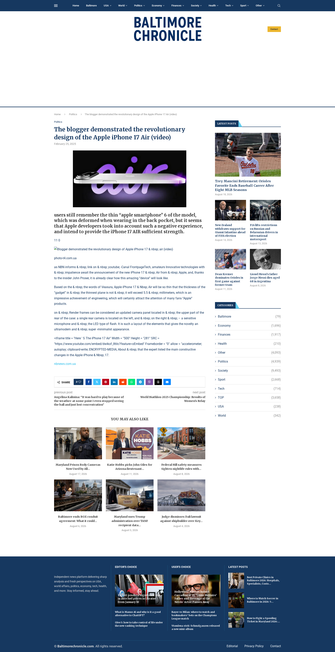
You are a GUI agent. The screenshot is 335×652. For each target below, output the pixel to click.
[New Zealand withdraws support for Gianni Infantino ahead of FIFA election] (230, 210)
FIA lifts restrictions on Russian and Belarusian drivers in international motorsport (264, 232)
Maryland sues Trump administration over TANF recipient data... (129, 521)
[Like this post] (79, 382)
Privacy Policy (254, 646)
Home (76, 5)
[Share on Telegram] (140, 382)
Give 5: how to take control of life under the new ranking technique (139, 624)
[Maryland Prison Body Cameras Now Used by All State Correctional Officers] (78, 443)
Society (195, 5)
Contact (274, 29)
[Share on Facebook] (88, 382)
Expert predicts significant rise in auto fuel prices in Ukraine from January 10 (139, 599)
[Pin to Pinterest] (105, 382)
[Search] (279, 5)
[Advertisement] (167, 74)
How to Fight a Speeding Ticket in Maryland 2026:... (263, 620)
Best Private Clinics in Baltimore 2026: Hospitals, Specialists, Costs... (263, 580)
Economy (157, 5)
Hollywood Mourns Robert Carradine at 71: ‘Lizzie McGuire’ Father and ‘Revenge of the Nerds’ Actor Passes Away (195, 597)
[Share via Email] (167, 382)
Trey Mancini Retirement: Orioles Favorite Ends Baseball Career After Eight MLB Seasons (244, 185)
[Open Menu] (56, 5)
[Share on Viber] (149, 382)
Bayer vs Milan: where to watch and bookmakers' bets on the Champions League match (194, 615)
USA (106, 5)
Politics (138, 5)
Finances (176, 5)
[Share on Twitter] (97, 382)
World (121, 5)
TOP (249, 397)
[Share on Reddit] (123, 382)
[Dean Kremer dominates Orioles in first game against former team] (230, 259)
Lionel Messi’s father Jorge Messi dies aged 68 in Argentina (265, 278)
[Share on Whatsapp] (131, 382)
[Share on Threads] (158, 382)
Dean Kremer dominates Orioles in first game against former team (229, 280)
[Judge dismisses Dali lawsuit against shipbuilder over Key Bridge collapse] (181, 495)
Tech (228, 5)
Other (259, 5)
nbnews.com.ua (65, 364)
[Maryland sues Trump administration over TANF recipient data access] (130, 495)
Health (212, 5)
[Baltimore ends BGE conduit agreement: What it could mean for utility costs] (78, 495)
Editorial (232, 646)
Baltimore (91, 5)
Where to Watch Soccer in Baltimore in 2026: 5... (262, 600)
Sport (243, 5)
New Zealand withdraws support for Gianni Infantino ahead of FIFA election (230, 230)
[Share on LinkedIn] (114, 382)
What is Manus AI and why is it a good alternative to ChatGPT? (138, 614)
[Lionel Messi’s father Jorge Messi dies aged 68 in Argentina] (265, 259)
